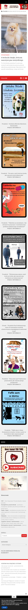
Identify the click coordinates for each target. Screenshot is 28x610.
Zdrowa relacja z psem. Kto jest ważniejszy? (13, 571)
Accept (4, 607)
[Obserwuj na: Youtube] (26, 78)
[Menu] (26, 2)
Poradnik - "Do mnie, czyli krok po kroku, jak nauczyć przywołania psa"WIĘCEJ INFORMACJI (14, 175)
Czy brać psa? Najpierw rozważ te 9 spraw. (13, 581)
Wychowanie (5, 55)
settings (17, 604)
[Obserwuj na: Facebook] (21, 78)
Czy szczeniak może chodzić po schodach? (13, 569)
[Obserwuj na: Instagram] (23, 78)
